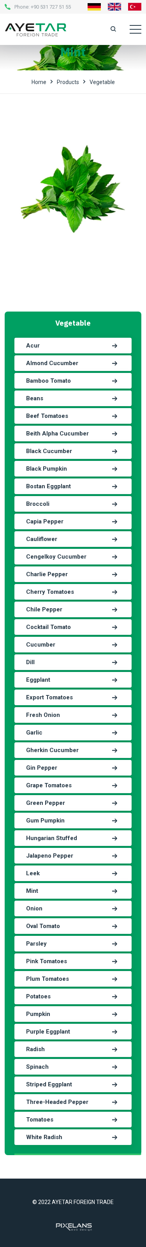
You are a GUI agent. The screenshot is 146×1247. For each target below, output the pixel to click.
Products (68, 82)
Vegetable (102, 82)
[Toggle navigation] (135, 29)
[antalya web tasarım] (73, 1226)
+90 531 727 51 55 (51, 7)
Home (39, 82)
